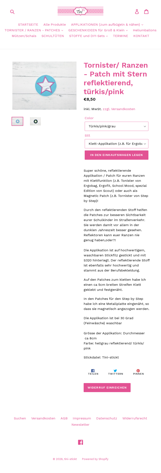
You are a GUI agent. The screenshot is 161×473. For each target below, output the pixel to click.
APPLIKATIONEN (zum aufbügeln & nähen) (106, 24)
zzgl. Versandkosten (119, 109)
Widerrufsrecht (134, 418)
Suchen (20, 418)
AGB (64, 418)
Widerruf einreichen (107, 387)
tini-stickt (70, 459)
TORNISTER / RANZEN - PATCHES (33, 30)
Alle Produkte (54, 24)
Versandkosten (43, 418)
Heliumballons (144, 30)
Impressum (82, 418)
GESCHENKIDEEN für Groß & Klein (97, 30)
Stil (87, 135)
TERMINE (120, 36)
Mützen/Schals (24, 36)
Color (89, 118)
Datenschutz (106, 418)
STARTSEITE (28, 24)
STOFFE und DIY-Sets (87, 36)
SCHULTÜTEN (53, 36)
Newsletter (80, 425)
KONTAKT (141, 36)
